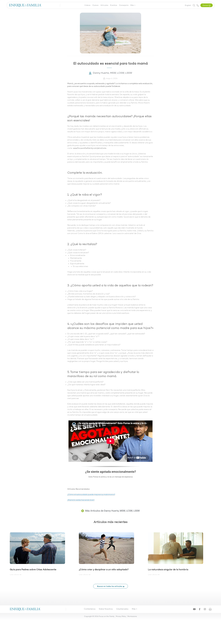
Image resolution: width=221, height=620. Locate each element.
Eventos (113, 5)
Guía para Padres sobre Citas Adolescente (33, 569)
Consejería (123, 5)
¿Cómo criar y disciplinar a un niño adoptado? (104, 569)
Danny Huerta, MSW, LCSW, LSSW (112, 73)
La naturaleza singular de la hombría (168, 569)
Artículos (104, 5)
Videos (87, 5)
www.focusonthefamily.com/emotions (89, 148)
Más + (132, 5)
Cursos (95, 5)
